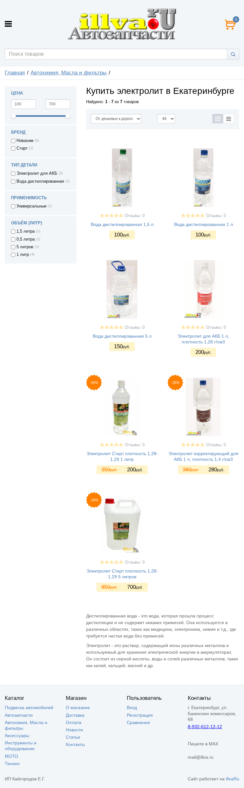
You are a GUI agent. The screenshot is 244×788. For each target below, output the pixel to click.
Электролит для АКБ (37, 173)
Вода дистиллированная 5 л (122, 336)
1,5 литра (26, 231)
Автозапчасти (19, 715)
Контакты (75, 744)
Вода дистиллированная (40, 181)
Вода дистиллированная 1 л (203, 224)
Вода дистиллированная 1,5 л (122, 224)
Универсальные (31, 206)
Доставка (75, 715)
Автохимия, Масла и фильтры (68, 73)
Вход (132, 707)
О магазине (78, 707)
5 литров (25, 247)
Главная (15, 73)
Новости (74, 729)
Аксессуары (17, 735)
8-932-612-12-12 (205, 726)
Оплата (73, 722)
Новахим (25, 140)
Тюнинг (12, 763)
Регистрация (140, 715)
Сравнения (138, 722)
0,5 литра (26, 239)
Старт (22, 148)
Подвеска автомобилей (29, 707)
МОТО (11, 756)
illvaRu (232, 778)
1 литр (23, 254)
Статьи (73, 737)
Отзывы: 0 (135, 216)
